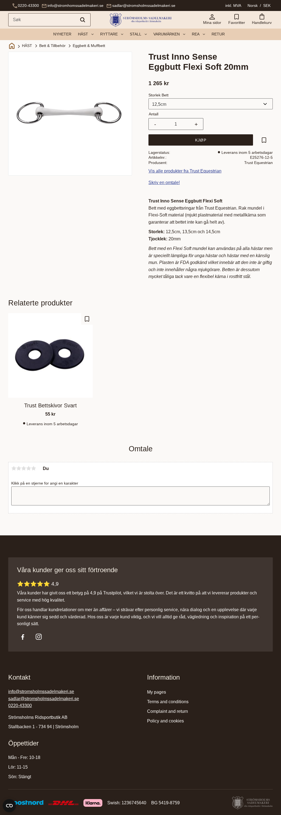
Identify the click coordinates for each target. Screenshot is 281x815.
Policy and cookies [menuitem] (165, 721)
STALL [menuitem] (135, 34)
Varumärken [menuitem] (166, 34)
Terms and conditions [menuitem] (168, 701)
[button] (236, 20)
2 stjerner (18, 468)
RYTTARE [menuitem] (109, 34)
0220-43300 (28, 5)
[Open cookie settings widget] (9, 805)
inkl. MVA (233, 5)
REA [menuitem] (195, 34)
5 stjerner (33, 468)
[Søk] (82, 19)
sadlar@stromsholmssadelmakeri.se (143, 5)
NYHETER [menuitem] (62, 34)
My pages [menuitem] (156, 692)
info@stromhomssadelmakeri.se (75, 5)
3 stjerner (23, 468)
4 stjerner (28, 468)
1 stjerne (13, 468)
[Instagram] (38, 636)
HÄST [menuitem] (83, 34)
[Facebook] (23, 636)
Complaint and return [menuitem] (167, 711)
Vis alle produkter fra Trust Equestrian (184, 171)
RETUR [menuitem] (218, 34)
